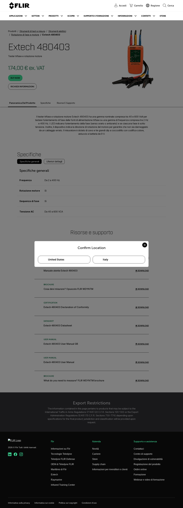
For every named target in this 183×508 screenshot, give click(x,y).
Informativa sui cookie (44, 503)
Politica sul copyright (68, 503)
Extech (54, 474)
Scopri (71, 16)
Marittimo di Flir (58, 469)
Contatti (146, 16)
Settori (36, 16)
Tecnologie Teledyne (61, 454)
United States (56, 259)
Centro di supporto (143, 454)
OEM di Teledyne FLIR (62, 464)
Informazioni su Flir (60, 449)
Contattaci (139, 449)
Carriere (96, 454)
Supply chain (99, 464)
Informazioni (125, 16)
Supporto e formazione (96, 16)
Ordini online (140, 469)
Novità (95, 449)
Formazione (140, 474)
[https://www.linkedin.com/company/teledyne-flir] (9, 454)
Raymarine (56, 479)
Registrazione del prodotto (147, 464)
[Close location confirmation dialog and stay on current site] (144, 245)
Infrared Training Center (63, 485)
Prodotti (54, 16)
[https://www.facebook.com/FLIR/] (15, 454)
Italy (105, 259)
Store (163, 16)
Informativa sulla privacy (19, 503)
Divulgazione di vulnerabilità (148, 459)
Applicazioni (16, 16)
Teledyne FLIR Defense (63, 459)
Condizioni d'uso (89, 503)
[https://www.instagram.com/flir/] (21, 454)
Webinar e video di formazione (149, 479)
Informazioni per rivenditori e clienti (110, 469)
